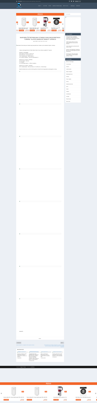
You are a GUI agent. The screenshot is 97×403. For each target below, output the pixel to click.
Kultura (45, 5)
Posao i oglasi (68, 79)
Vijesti (39, 5)
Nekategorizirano (69, 74)
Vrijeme (67, 91)
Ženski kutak (68, 98)
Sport (49, 5)
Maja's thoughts (69, 71)
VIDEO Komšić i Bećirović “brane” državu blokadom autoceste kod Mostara (72, 42)
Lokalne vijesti (40, 41)
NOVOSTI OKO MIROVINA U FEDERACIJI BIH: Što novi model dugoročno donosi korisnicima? (73, 50)
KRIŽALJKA (73, 5)
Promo (67, 81)
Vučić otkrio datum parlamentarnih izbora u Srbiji (72, 47)
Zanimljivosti (68, 93)
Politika (67, 76)
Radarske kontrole (69, 84)
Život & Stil (65, 5)
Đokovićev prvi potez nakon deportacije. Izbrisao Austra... (31, 1)
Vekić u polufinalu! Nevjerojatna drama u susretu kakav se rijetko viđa (45, 355)
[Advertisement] (30, 375)
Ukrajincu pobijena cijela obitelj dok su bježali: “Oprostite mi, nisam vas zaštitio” (22, 355)
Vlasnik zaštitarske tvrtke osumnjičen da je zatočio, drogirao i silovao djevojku (57, 354)
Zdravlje (67, 96)
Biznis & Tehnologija (57, 5)
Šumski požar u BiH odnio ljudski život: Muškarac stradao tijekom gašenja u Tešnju (72, 54)
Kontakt (78, 5)
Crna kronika (68, 64)
